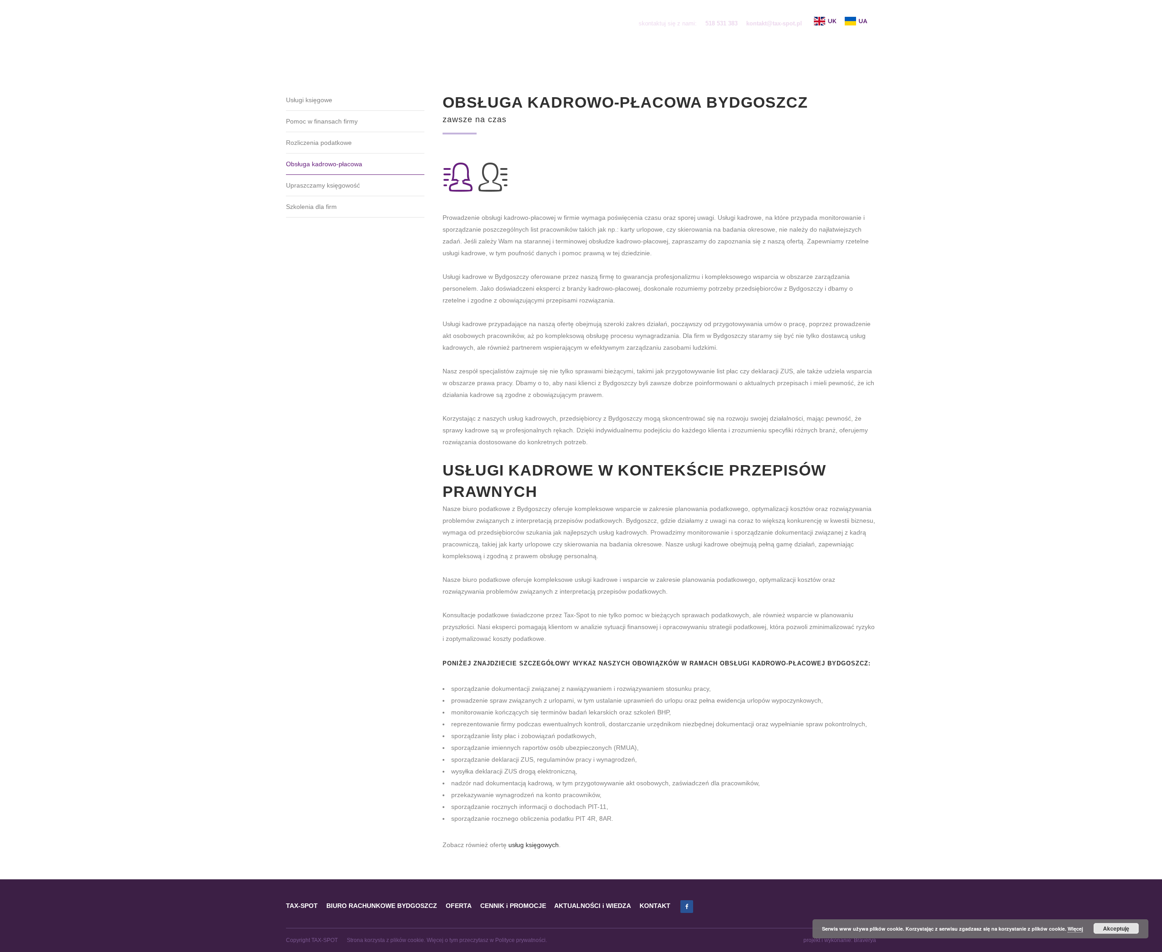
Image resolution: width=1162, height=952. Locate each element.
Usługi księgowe (309, 100)
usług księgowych (533, 844)
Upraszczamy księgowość (323, 185)
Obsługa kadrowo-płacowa (324, 164)
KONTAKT (655, 905)
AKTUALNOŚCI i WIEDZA (592, 905)
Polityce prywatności (520, 940)
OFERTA (459, 905)
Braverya (865, 940)
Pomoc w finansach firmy (322, 121)
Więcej (1075, 928)
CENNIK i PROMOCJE (513, 905)
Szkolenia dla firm (311, 206)
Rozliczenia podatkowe (319, 142)
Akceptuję (1116, 928)
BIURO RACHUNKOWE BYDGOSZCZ (381, 905)
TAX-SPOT (302, 905)
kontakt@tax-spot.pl (774, 23)
